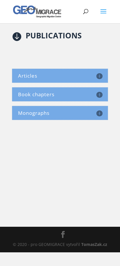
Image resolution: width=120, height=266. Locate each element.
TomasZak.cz (94, 244)
